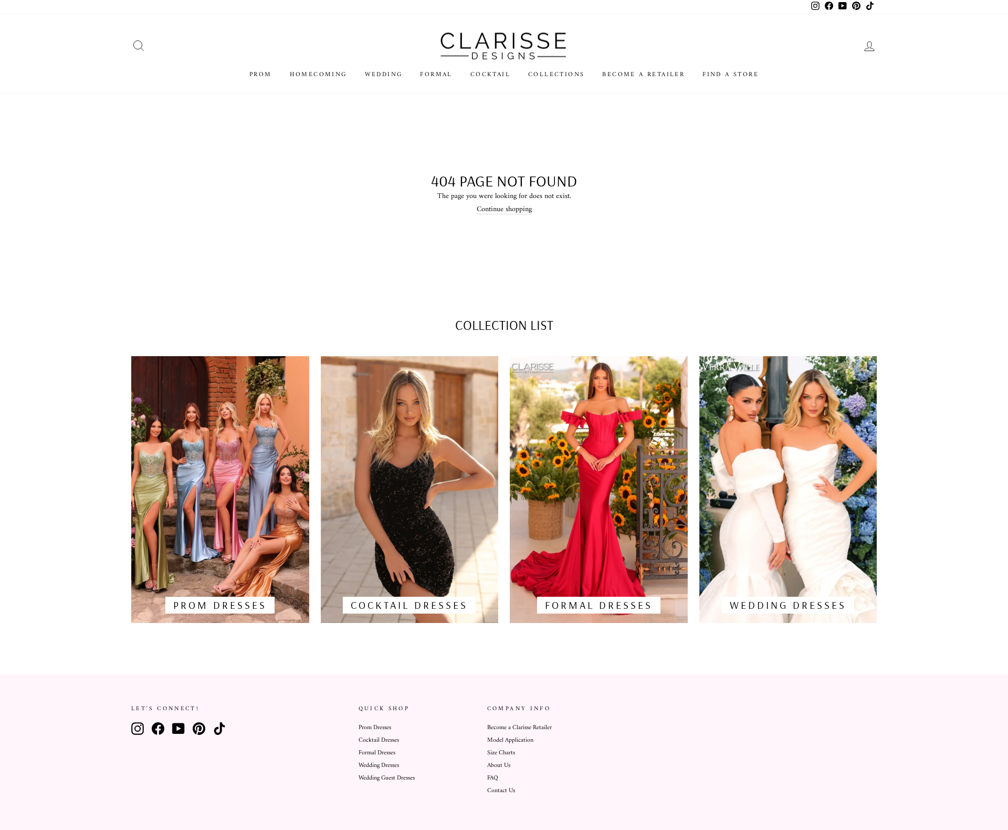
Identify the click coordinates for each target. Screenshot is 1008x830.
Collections (556, 74)
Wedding (384, 74)
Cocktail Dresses (379, 740)
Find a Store (730, 74)
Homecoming (318, 74)
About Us (498, 765)
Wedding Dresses (379, 765)
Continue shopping (504, 209)
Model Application (510, 740)
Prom (260, 74)
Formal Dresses (377, 753)
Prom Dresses (375, 727)
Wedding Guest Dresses (387, 778)
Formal (436, 74)
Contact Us (501, 790)
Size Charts (501, 753)
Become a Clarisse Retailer (519, 727)
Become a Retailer (643, 74)
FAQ (492, 778)
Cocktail (490, 74)
